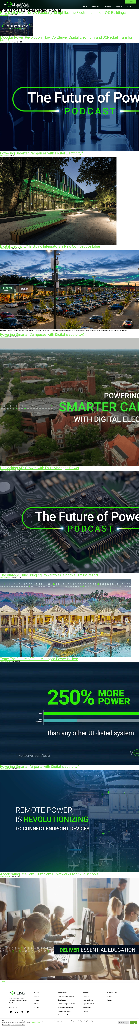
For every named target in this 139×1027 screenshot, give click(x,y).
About (85, 6)
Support (130, 6)
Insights (119, 6)
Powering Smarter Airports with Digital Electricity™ (39, 766)
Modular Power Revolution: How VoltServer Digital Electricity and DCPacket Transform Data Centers (68, 38)
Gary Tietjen (4, 15)
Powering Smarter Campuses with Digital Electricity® (42, 334)
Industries (107, 6)
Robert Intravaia (5, 42)
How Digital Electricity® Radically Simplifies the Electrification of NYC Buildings (63, 12)
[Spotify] (28, 1012)
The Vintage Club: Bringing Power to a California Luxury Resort (49, 575)
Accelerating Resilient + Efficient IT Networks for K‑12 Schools (49, 874)
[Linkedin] (11, 1012)
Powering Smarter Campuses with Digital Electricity (41, 153)
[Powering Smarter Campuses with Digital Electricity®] (58, 244)
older (2, 982)
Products (95, 6)
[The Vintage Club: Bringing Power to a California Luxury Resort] (65, 656)
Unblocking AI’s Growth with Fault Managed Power (39, 468)
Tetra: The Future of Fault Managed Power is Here (39, 659)
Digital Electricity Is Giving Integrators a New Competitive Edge (50, 246)
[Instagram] (22, 1012)
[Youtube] (16, 1012)
